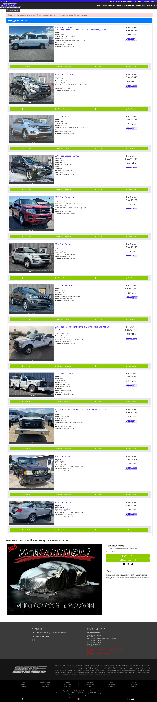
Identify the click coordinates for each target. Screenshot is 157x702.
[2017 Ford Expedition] (31, 212)
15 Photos (31, 524)
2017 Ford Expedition (64, 197)
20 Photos (31, 442)
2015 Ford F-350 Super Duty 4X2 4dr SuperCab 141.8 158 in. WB (82, 410)
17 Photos (31, 230)
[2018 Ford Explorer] (31, 257)
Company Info (140, 5)
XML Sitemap (134, 684)
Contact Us (151, 5)
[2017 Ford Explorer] (31, 298)
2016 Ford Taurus (63, 502)
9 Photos (31, 360)
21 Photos (31, 103)
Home (99, 5)
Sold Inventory (111, 686)
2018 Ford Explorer (64, 244)
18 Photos (31, 396)
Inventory (107, 5)
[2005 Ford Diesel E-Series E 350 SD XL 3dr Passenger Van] (31, 43)
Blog (89, 686)
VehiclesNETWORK (77, 693)
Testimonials (118, 5)
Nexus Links (134, 686)
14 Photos (31, 488)
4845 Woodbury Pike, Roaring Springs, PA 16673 (139, 1)
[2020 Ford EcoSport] (31, 87)
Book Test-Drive (45, 684)
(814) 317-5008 (115, 1)
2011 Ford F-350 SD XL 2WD (67, 373)
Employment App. (89, 684)
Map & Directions (111, 684)
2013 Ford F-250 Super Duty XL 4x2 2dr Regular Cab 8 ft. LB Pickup (82, 327)
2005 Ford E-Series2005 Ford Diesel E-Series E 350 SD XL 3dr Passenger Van (80, 28)
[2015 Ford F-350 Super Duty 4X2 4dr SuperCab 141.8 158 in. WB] (31, 425)
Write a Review (129, 5)
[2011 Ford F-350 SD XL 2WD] (31, 384)
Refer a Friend (89, 682)
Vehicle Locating (45, 686)
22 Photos (31, 142)
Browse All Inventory (45, 682)
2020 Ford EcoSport (64, 74)
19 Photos (31, 60)
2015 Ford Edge (62, 116)
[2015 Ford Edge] (31, 128)
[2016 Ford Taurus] (31, 512)
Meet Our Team (67, 686)
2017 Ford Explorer (64, 285)
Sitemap (134, 682)
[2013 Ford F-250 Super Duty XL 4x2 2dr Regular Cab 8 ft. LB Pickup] (31, 342)
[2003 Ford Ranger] (31, 471)
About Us (23, 684)
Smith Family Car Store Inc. (87, 691)
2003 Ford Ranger (63, 456)
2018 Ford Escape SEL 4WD (67, 155)
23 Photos (31, 313)
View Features (132, 67)
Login (5, 1)
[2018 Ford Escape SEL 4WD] (31, 168)
